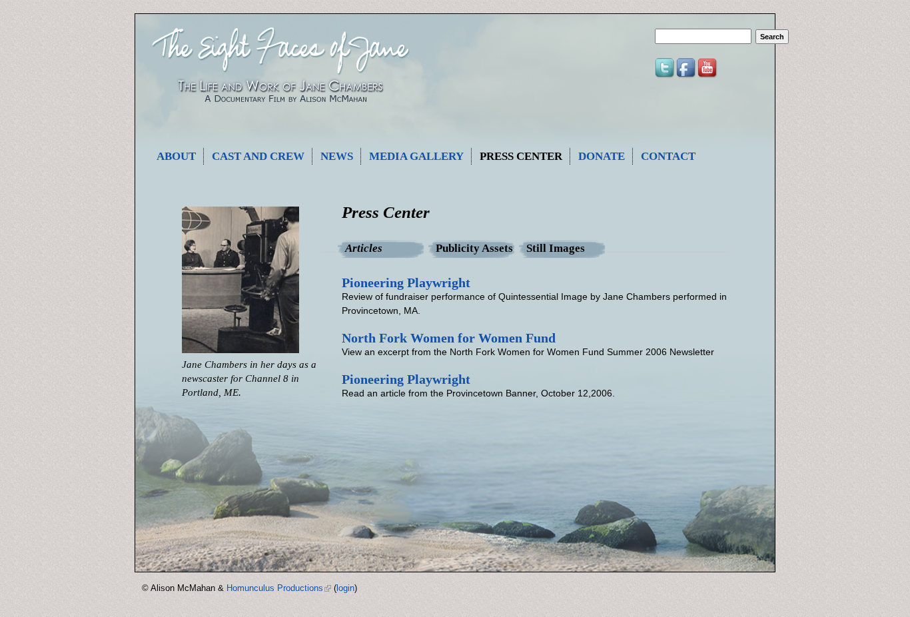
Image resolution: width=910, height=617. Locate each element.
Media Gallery (416, 156)
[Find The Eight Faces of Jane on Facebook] (686, 76)
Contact (668, 156)
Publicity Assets (474, 248)
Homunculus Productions (279, 588)
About (176, 156)
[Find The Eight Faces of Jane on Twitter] (665, 76)
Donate (601, 156)
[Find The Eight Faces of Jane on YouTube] (708, 76)
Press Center (521, 156)
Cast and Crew (258, 156)
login (345, 588)
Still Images (555, 248)
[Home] (280, 110)
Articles (384, 248)
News (336, 156)
